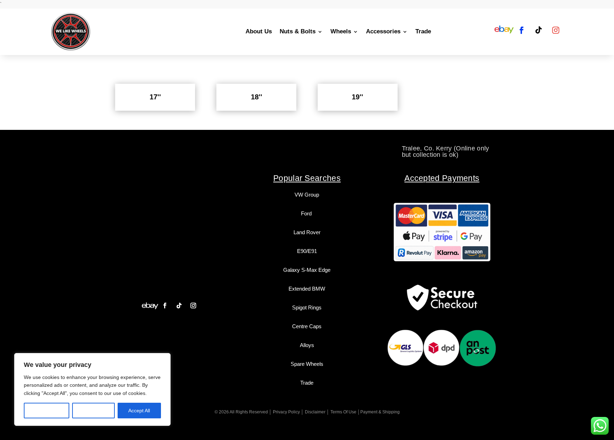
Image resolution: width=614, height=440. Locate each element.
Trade (423, 31)
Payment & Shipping (380, 411)
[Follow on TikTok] (539, 30)
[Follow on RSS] (504, 30)
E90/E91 (307, 251)
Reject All (93, 410)
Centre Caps (307, 326)
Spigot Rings (307, 307)
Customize (47, 410)
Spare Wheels (307, 364)
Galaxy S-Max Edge (306, 270)
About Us (259, 31)
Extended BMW (307, 289)
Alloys (307, 345)
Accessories (383, 31)
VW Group (307, 195)
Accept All (139, 410)
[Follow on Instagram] (556, 30)
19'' (357, 97)
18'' (256, 97)
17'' (155, 97)
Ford (307, 213)
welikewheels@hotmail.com (307, 148)
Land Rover (307, 232)
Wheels (340, 31)
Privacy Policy (286, 411)
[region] (92, 389)
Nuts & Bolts (298, 31)
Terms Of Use (343, 411)
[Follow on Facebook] (522, 30)
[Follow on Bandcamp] (150, 305)
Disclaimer (315, 411)
